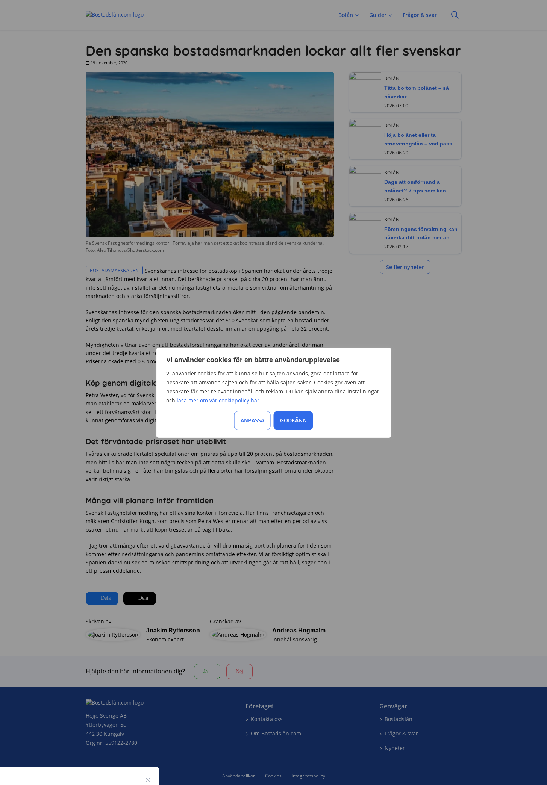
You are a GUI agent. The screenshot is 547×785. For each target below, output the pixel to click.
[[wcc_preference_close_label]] (148, 780)
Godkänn (293, 420)
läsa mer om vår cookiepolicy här (218, 400)
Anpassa (252, 420)
